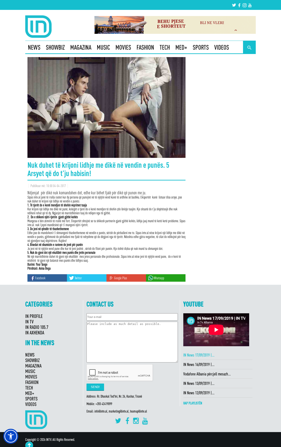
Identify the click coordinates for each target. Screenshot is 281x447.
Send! (95, 387)
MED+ (181, 47)
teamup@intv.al (138, 411)
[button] (10, 436)
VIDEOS (221, 47)
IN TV (29, 321)
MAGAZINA (80, 47)
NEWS (34, 47)
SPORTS (201, 47)
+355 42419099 (103, 404)
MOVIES (123, 47)
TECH (165, 47)
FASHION (145, 47)
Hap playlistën (192, 403)
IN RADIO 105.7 (36, 327)
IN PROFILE (34, 316)
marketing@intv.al (119, 411)
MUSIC (103, 47)
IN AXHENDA (34, 332)
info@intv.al (100, 411)
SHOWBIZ (55, 47)
